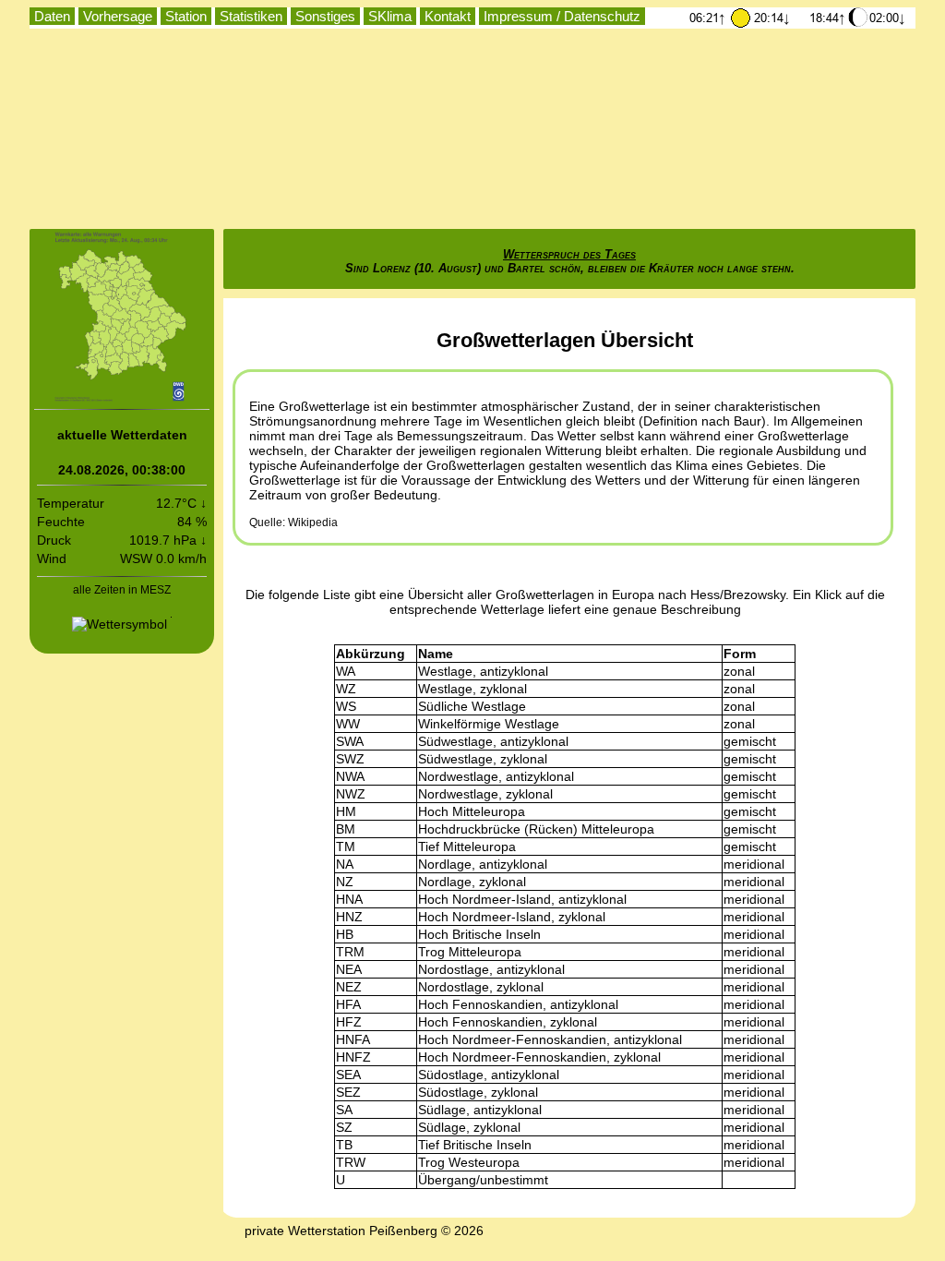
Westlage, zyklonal (472, 688)
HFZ (349, 1022)
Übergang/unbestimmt (483, 1179)
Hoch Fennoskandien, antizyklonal (518, 1004)
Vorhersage (117, 16)
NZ (344, 881)
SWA (350, 741)
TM (345, 846)
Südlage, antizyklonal (480, 1109)
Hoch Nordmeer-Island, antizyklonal (522, 899)
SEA (348, 1074)
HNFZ (353, 1057)
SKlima (390, 16)
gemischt (750, 741)
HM (346, 811)
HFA (348, 1004)
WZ (346, 688)
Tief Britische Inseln (475, 1144)
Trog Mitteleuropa (469, 951)
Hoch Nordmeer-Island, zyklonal (511, 916)
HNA (349, 899)
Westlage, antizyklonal (483, 671)
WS (346, 706)
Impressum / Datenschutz (562, 16)
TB (344, 1144)
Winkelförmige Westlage (488, 723)
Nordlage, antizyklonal (482, 864)
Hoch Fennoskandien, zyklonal (507, 1022)
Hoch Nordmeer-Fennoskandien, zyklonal (539, 1057)
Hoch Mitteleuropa (471, 811)
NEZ (349, 986)
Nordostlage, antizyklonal (491, 969)
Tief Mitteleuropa (467, 846)
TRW (350, 1162)
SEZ (348, 1092)
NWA (350, 776)
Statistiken (251, 16)
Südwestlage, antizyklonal (493, 741)
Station (186, 16)
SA (344, 1109)
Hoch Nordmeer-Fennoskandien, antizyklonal (550, 1039)
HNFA (353, 1039)
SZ (344, 1127)
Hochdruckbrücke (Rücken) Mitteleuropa (536, 829)
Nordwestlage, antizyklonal (496, 776)
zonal (739, 671)
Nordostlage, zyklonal (481, 986)
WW (348, 723)
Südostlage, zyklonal (478, 1092)
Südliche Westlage (472, 706)
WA (345, 671)
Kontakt (448, 16)
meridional (754, 864)
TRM (350, 951)
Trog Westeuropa (469, 1162)
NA (344, 864)
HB (344, 934)
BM (345, 829)
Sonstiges (325, 16)
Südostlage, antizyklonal (488, 1074)
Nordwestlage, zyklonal (485, 794)
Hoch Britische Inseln (479, 934)
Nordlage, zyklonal (472, 881)
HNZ (349, 916)
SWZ (350, 758)
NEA (349, 969)
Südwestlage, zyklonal (482, 758)
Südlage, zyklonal (469, 1127)
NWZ (350, 794)
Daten (52, 16)
